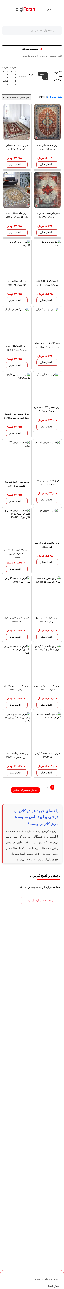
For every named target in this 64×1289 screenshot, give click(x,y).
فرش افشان (52, 1286)
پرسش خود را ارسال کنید (41, 900)
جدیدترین (22, 76)
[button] (32, 48)
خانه (60, 56)
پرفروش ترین (43, 76)
